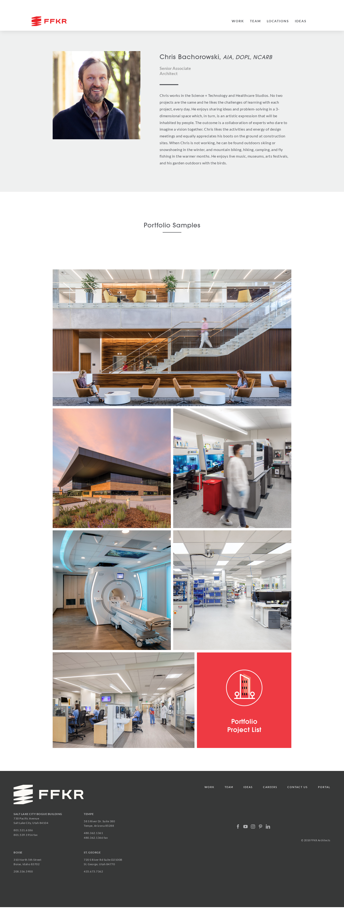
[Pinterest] (260, 826)
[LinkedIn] (268, 826)
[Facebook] (238, 826)
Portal (324, 787)
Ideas (248, 787)
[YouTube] (245, 826)
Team (229, 787)
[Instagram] (253, 826)
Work (209, 787)
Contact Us (297, 787)
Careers (270, 787)
